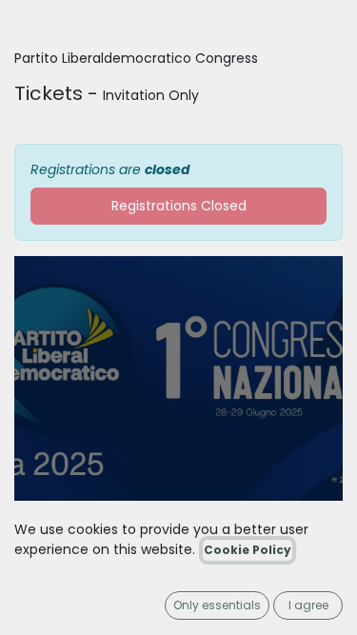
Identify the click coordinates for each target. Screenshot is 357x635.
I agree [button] (308, 605)
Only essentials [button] (217, 605)
